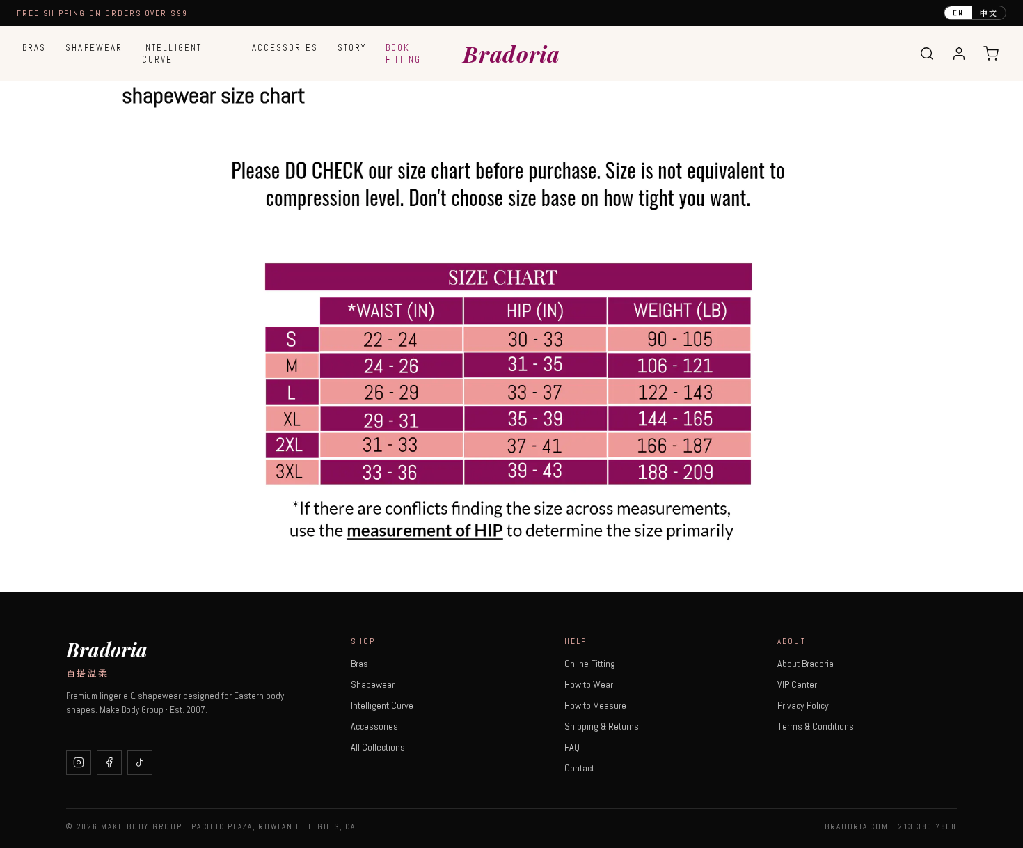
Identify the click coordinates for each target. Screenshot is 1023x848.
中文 (988, 12)
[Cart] (991, 53)
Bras (34, 48)
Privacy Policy (803, 705)
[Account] (959, 53)
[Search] (927, 53)
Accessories (285, 48)
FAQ (572, 747)
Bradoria (511, 53)
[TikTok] (139, 762)
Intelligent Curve (172, 53)
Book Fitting (403, 53)
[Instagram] (78, 762)
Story (352, 48)
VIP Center (797, 684)
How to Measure (595, 705)
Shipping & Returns (601, 726)
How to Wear (588, 684)
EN (958, 12)
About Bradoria (805, 663)
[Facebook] (109, 762)
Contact (579, 768)
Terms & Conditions (815, 726)
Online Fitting (589, 663)
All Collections (378, 747)
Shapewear (93, 48)
